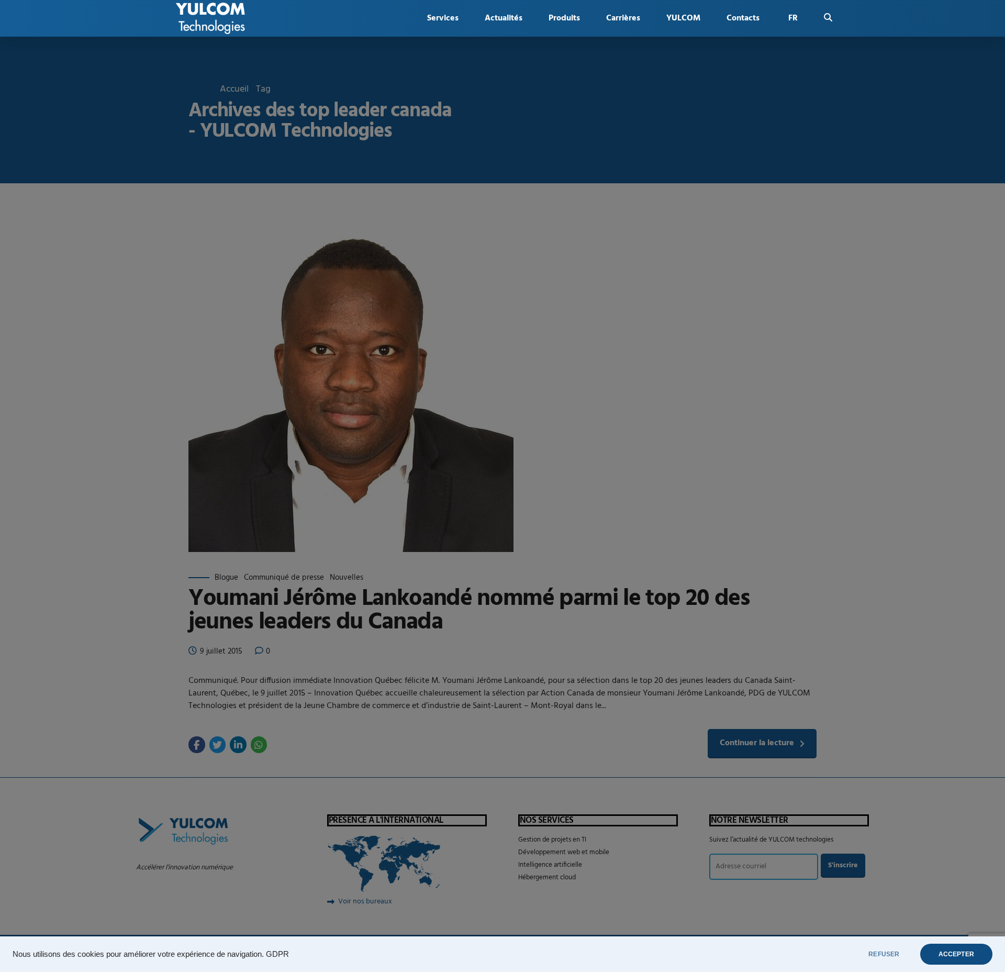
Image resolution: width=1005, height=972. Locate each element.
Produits (564, 18)
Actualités (503, 18)
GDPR (277, 954)
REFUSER (883, 954)
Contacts (743, 18)
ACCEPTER (956, 954)
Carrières (623, 18)
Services (443, 18)
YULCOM (683, 18)
